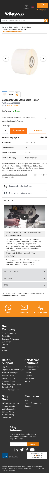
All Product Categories (10, 403)
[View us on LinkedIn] (16, 451)
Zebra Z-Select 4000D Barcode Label (15, 29)
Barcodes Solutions (31, 367)
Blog (3, 347)
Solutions (28, 372)
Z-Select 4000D (13, 105)
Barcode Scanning (9, 406)
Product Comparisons (32, 403)
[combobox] (24, 20)
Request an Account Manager (13, 370)
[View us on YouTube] (32, 451)
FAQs (6, 285)
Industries (28, 375)
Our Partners (6, 342)
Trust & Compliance (8, 470)
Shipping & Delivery (9, 375)
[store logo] (14, 14)
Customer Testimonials (10, 339)
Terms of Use (39, 468)
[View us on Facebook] (27, 451)
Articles (4, 350)
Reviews (8, 278)
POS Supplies (14, 27)
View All (43, 137)
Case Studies (29, 378)
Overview (8, 201)
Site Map (18, 468)
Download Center (8, 381)
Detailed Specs (11, 272)
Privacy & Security (28, 468)
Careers (5, 345)
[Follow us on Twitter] (22, 451)
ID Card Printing (8, 415)
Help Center (6, 367)
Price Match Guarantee (10, 390)
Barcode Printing (8, 412)
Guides (27, 381)
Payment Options (8, 378)
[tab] (24, 199)
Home (4, 27)
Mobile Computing (8, 409)
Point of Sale (6, 418)
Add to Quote (42, 175)
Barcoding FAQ (7, 387)
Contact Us (41, 10)
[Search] (46, 20)
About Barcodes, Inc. (9, 333)
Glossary (27, 406)
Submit (33, 444)
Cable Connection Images (11, 384)
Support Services (30, 370)
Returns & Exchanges (10, 372)
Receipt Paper (27, 27)
